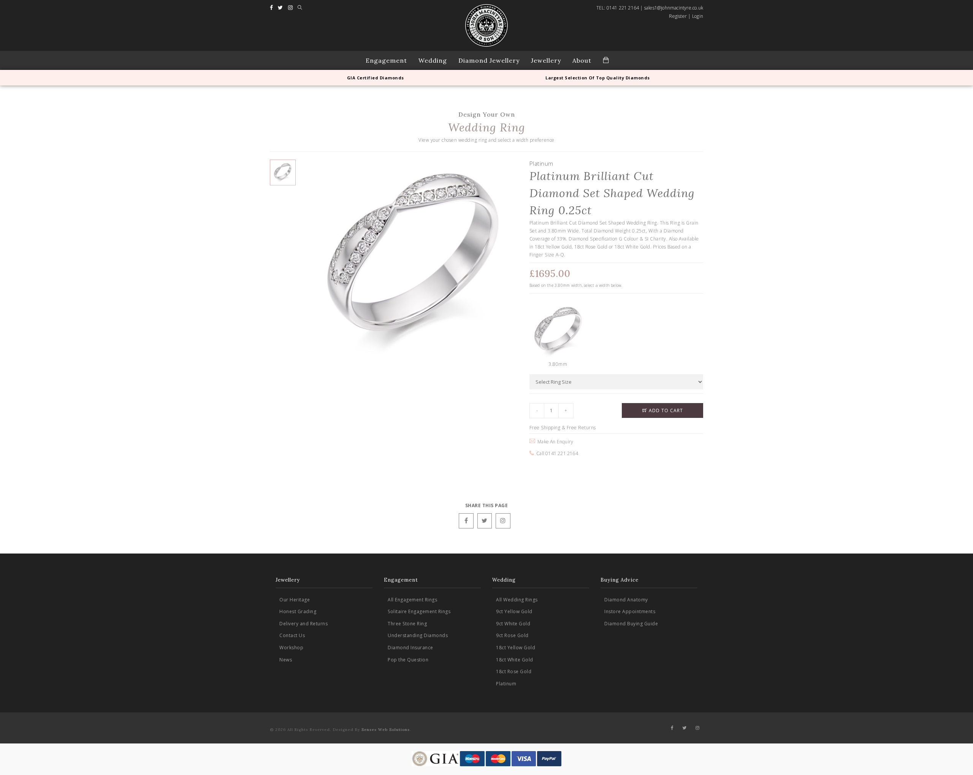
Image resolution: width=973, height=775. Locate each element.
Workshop (291, 647)
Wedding (432, 60)
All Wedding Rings (517, 599)
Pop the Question (408, 659)
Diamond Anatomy (626, 599)
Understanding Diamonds (418, 635)
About (581, 60)
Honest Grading (297, 611)
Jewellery (546, 60)
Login (697, 16)
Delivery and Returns (303, 623)
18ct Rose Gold (513, 671)
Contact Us (292, 635)
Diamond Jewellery (489, 60)
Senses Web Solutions (385, 729)
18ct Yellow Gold (515, 647)
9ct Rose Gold (512, 635)
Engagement (386, 60)
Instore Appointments (629, 611)
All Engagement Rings (412, 599)
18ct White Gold (514, 659)
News (285, 659)
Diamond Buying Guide (631, 623)
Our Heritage (294, 599)
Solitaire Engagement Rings (419, 611)
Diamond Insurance (410, 647)
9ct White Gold (513, 623)
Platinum (506, 683)
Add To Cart (665, 410)
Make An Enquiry (554, 441)
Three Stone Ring (407, 623)
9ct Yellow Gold (514, 611)
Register (678, 16)
